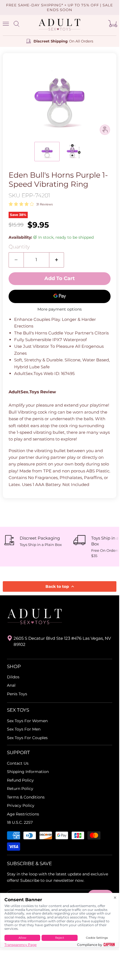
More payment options (59, 309)
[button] (47, 151)
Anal (11, 685)
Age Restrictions (23, 814)
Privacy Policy (20, 805)
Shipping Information (28, 771)
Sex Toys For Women (27, 720)
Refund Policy (20, 780)
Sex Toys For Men (23, 729)
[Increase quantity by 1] (56, 259)
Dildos (13, 676)
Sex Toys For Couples (27, 737)
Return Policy (20, 788)
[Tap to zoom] (105, 130)
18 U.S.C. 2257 (20, 822)
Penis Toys (17, 693)
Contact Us (18, 763)
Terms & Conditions (26, 797)
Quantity (19, 247)
